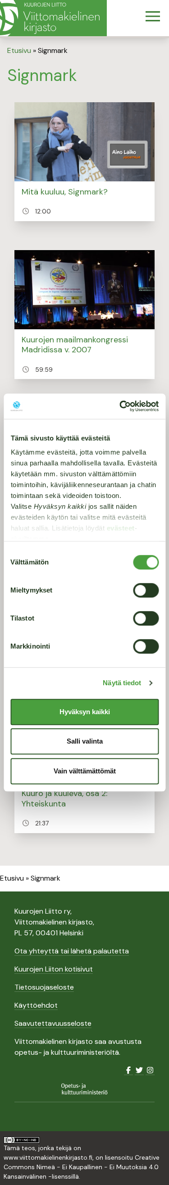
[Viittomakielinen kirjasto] (53, 18)
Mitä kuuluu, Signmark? (65, 191)
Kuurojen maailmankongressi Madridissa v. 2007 (75, 345)
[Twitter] (139, 1070)
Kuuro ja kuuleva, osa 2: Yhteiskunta (64, 798)
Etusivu (19, 50)
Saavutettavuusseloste (52, 1023)
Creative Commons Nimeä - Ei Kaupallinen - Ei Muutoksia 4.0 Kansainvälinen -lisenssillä (82, 1166)
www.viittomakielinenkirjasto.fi (48, 1157)
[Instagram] (150, 1070)
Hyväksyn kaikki (84, 712)
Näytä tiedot (122, 683)
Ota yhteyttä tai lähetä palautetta (71, 951)
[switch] (146, 590)
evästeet (120, 528)
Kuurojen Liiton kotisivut (53, 969)
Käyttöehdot (36, 1005)
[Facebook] (128, 1070)
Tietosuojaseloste (44, 987)
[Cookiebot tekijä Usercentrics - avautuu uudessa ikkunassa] (120, 406)
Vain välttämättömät (85, 771)
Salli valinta (85, 741)
